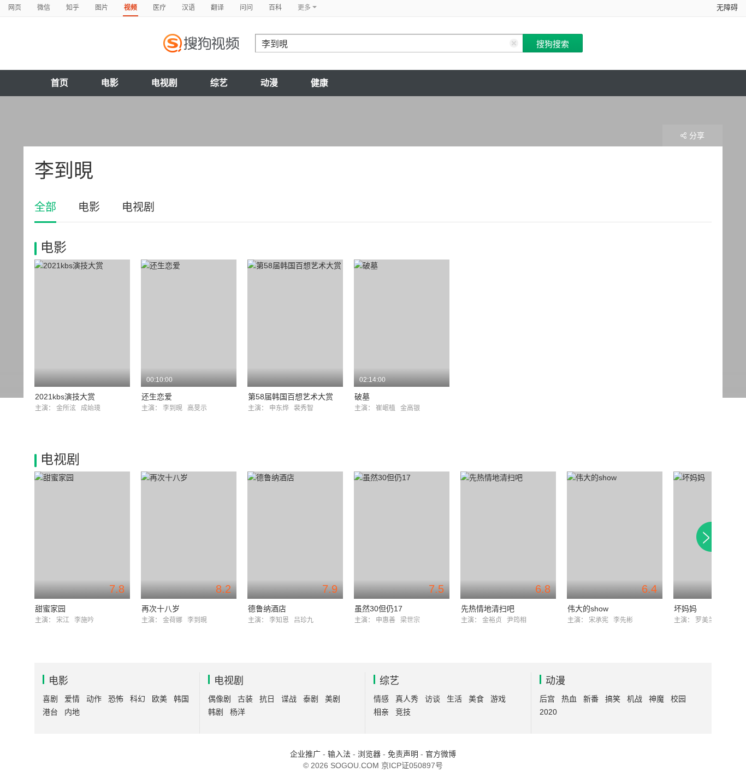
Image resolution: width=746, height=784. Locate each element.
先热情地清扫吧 (487, 608)
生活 (454, 698)
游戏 (498, 698)
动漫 (269, 82)
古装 (245, 698)
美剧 (332, 698)
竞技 (403, 712)
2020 (548, 712)
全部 (45, 207)
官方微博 (440, 754)
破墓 (362, 396)
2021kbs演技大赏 (65, 396)
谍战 (289, 698)
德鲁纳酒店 (267, 608)
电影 (110, 82)
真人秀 (406, 698)
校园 (678, 698)
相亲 (381, 712)
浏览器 (369, 754)
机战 (634, 698)
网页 (14, 7)
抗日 (267, 698)
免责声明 (403, 754)
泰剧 (310, 698)
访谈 (432, 698)
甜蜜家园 (50, 608)
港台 (50, 712)
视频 (130, 7)
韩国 (181, 698)
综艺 (219, 82)
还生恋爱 (156, 396)
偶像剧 (219, 698)
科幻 (137, 698)
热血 (569, 698)
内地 (72, 712)
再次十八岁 (160, 608)
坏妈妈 (685, 608)
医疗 (159, 7)
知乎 (72, 7)
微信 (43, 7)
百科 (275, 7)
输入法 (339, 754)
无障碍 (727, 7)
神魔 (656, 698)
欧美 (159, 698)
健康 (319, 82)
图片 (101, 7)
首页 (59, 82)
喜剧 (50, 698)
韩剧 (215, 712)
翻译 (217, 7)
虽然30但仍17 (378, 608)
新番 (591, 698)
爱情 (72, 698)
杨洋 (237, 712)
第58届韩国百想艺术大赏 (290, 396)
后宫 (547, 698)
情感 (381, 698)
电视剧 (164, 82)
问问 (246, 7)
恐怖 (115, 698)
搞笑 (612, 698)
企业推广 (305, 754)
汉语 (188, 7)
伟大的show (587, 608)
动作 (94, 698)
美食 (476, 698)
